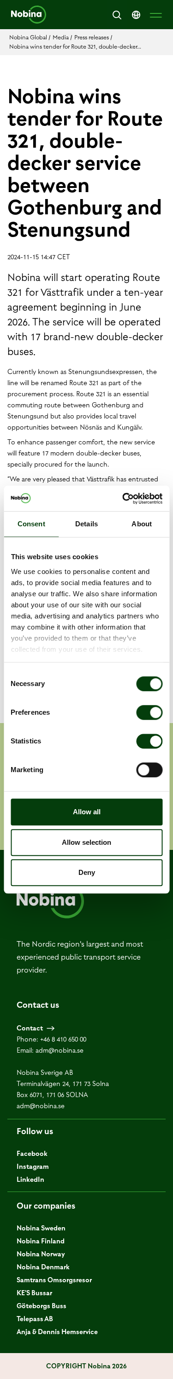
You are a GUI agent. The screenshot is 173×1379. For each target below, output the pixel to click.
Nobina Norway (41, 1254)
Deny (86, 872)
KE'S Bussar (34, 1293)
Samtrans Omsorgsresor (54, 1280)
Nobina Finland (41, 1241)
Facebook (32, 1153)
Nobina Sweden (41, 1228)
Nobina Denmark (43, 1267)
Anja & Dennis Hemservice (57, 1331)
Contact (30, 1028)
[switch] (149, 712)
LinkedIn (30, 1179)
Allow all (87, 812)
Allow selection (86, 842)
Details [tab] (86, 524)
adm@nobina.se (60, 1050)
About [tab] (141, 524)
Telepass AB (35, 1318)
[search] (117, 15)
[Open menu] (156, 15)
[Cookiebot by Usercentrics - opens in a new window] (123, 499)
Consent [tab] (31, 524)
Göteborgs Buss (41, 1305)
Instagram (33, 1166)
